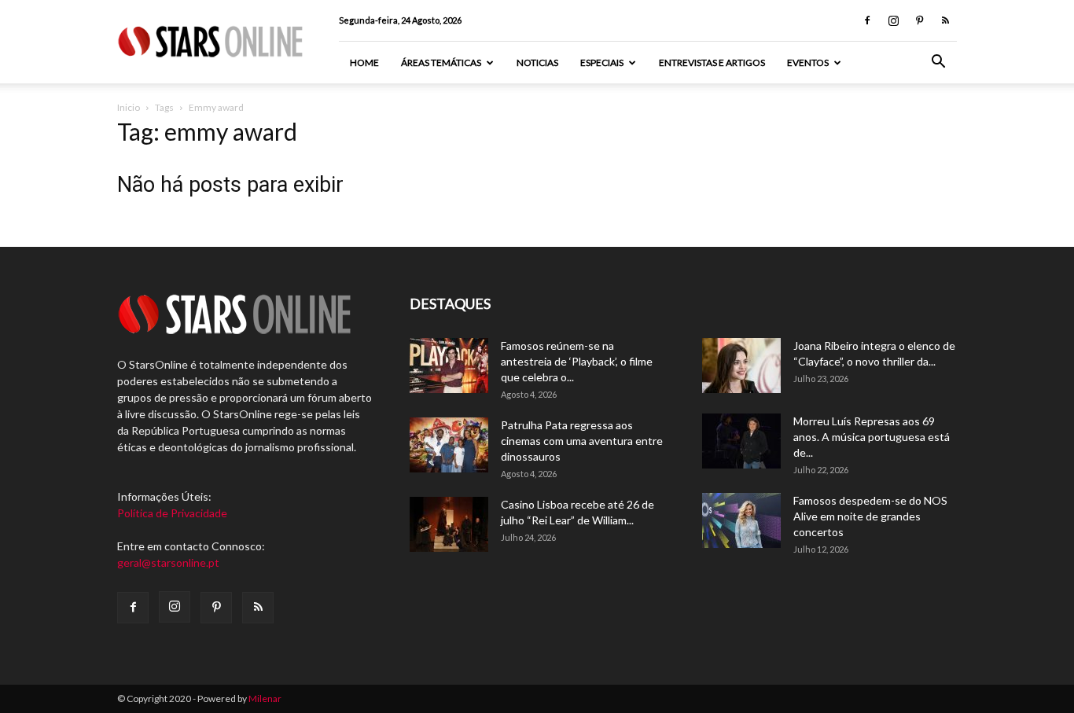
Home (364, 62)
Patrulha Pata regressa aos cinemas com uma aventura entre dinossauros (582, 440)
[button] (938, 63)
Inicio (128, 107)
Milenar (264, 698)
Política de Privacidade (172, 513)
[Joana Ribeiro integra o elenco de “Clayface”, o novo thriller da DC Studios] (741, 365)
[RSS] (945, 20)
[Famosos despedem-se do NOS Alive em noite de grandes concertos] (741, 520)
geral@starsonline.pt (168, 562)
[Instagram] (893, 20)
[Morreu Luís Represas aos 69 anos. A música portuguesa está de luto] (741, 441)
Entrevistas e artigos (712, 62)
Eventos (808, 62)
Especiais (601, 62)
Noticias (537, 62)
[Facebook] (867, 20)
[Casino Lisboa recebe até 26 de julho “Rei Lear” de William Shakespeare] (449, 524)
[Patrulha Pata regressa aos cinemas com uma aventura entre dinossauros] (449, 444)
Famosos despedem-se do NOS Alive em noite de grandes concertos (870, 516)
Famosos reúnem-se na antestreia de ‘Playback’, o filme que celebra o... (577, 361)
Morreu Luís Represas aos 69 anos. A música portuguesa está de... (871, 436)
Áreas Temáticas (441, 62)
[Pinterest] (919, 20)
